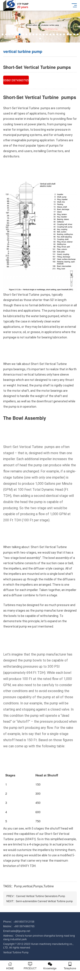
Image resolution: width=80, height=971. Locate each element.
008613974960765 (16, 80)
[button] (2, 34)
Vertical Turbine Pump (16, 952)
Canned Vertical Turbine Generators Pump (40, 896)
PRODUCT (30, 968)
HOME (10, 968)
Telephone (70, 968)
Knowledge (50, 968)
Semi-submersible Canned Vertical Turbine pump (44, 901)
